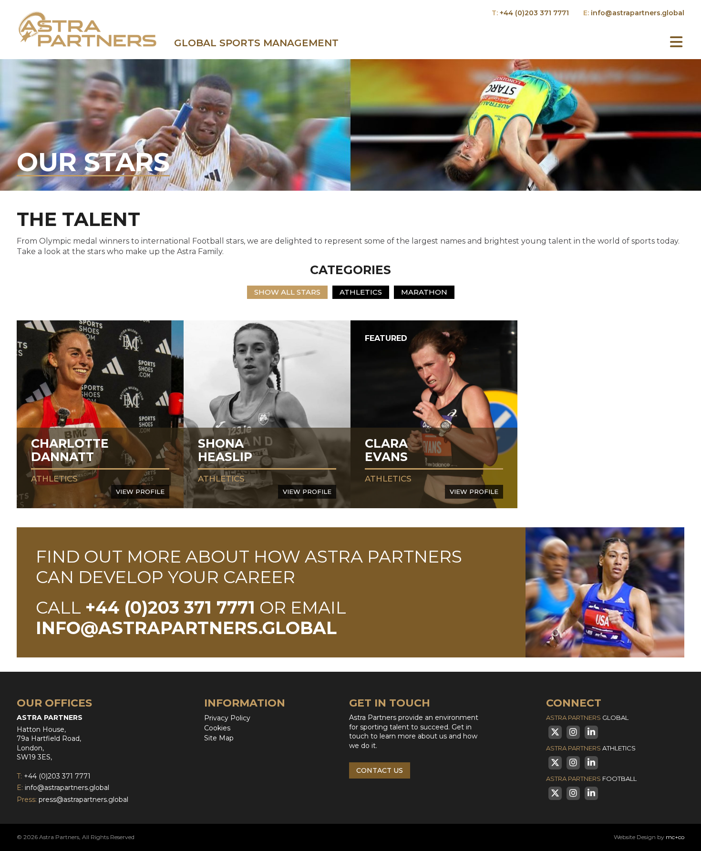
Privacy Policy (227, 718)
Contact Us (379, 770)
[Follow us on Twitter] (555, 732)
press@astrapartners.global (83, 799)
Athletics (361, 292)
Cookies (217, 728)
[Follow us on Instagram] (573, 732)
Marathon (424, 292)
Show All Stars (287, 292)
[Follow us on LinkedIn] (591, 732)
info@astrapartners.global (637, 13)
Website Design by (649, 837)
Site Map (219, 738)
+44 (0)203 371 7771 (534, 13)
